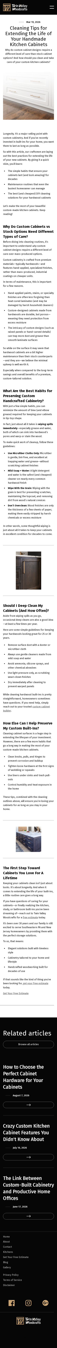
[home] (15, 7)
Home (6, 1236)
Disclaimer (9, 1285)
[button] (52, 7)
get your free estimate (35, 983)
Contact (7, 1247)
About (6, 1241)
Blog (5, 1262)
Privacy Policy (11, 1275)
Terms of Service (12, 1280)
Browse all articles (28, 1044)
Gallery (7, 1267)
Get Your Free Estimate (16, 993)
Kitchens (8, 1252)
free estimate (30, 917)
